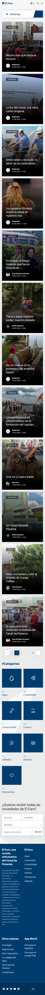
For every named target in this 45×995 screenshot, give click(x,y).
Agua (27, 856)
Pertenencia (30, 876)
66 (34, 653)
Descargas (7, 945)
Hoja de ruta (8, 949)
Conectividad (30, 864)
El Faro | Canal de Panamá (7, 3)
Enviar (38, 832)
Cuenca (28, 868)
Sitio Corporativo (10, 953)
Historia (28, 872)
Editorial (28, 881)
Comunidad (30, 860)
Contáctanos (8, 972)
